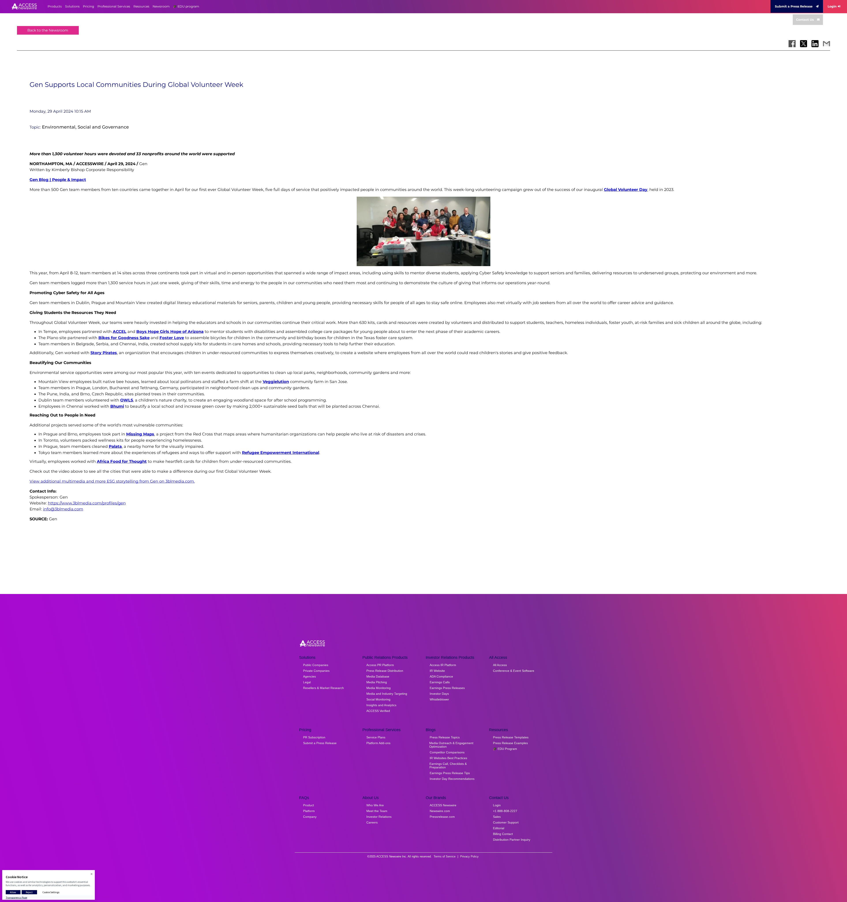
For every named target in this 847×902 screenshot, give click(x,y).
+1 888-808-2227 (505, 811)
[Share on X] (803, 43)
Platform (309, 811)
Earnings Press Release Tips (450, 773)
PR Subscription (314, 737)
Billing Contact (503, 834)
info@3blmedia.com (63, 509)
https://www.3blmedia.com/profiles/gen (87, 503)
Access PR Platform (380, 665)
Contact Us (805, 20)
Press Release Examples (510, 743)
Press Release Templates (510, 737)
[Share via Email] (826, 43)
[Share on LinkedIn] (815, 43)
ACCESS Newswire (443, 805)
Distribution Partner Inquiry (511, 839)
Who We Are (375, 805)
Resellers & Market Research (323, 688)
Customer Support (506, 822)
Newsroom (161, 6)
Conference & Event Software (513, 670)
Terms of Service (444, 856)
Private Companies (316, 670)
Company (310, 816)
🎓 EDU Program (505, 749)
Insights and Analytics (381, 705)
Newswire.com (440, 811)
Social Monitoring (378, 699)
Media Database (377, 676)
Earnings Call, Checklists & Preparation (448, 765)
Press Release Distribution (384, 670)
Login (832, 6)
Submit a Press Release (794, 6)
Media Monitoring (378, 688)
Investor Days (439, 693)
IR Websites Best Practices (448, 758)
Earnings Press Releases (447, 688)
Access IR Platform (443, 665)
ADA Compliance (441, 676)
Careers (372, 822)
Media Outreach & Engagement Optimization (451, 744)
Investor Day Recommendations (452, 779)
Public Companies (315, 665)
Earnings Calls (440, 682)
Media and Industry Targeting (386, 693)
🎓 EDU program (186, 6)
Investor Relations (379, 816)
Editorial (498, 828)
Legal (307, 682)
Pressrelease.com (442, 816)
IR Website (437, 670)
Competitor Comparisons (447, 752)
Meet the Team (376, 811)
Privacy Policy (469, 856)
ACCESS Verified (378, 711)
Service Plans (375, 737)
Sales (497, 816)
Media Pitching (376, 682)
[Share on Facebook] (792, 43)
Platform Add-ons (378, 743)
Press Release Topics (445, 737)
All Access (500, 665)
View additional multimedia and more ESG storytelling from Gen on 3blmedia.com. (112, 481)
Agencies (309, 676)
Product (308, 805)
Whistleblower (439, 699)
